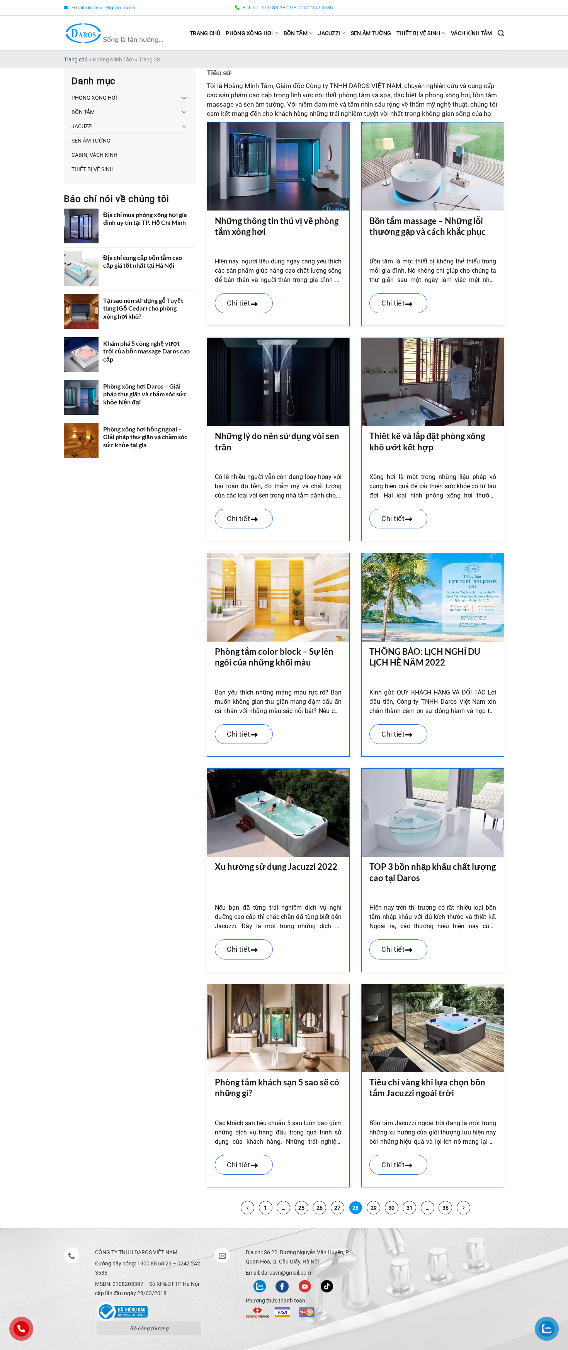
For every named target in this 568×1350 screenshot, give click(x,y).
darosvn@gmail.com (110, 7)
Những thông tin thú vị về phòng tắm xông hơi (276, 226)
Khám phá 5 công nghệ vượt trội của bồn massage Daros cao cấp (146, 351)
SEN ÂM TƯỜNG (371, 33)
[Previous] (247, 1207)
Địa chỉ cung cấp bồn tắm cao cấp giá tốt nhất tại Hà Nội (142, 261)
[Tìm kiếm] (501, 33)
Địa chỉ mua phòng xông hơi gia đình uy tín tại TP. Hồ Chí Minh (145, 218)
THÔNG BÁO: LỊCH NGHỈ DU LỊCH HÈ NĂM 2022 (424, 657)
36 (445, 1208)
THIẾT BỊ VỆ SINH (418, 33)
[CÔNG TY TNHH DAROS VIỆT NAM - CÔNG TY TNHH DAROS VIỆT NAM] (114, 33)
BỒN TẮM (296, 33)
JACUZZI (329, 33)
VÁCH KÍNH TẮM (471, 33)
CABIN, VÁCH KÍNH (94, 155)
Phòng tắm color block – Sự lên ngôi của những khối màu (274, 657)
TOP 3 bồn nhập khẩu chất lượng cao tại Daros (432, 872)
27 (337, 1208)
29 (374, 1208)
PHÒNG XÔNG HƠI (249, 33)
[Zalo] (259, 1285)
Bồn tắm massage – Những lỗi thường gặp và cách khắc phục (427, 226)
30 (391, 1208)
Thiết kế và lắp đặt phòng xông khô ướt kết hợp (427, 441)
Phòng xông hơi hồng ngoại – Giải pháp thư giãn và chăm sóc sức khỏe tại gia (145, 437)
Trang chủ (76, 59)
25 (301, 1208)
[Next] (463, 1207)
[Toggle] (184, 98)
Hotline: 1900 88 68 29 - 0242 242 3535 (287, 7)
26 (319, 1208)
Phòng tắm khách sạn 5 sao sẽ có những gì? (277, 1088)
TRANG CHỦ (205, 33)
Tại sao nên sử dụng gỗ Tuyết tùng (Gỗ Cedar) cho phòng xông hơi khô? (143, 308)
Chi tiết (239, 303)
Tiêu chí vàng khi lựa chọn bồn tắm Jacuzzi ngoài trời (427, 1088)
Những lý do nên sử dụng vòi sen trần (277, 441)
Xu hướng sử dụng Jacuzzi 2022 (276, 866)
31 (409, 1208)
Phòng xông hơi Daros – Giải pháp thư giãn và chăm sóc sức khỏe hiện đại (145, 394)
